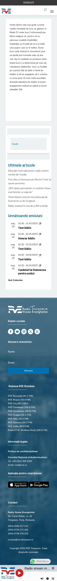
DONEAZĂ (28, 2)
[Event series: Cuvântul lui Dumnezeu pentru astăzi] (40, 265)
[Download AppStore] (18, 487)
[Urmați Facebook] (10, 331)
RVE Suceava (15, 422)
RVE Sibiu (13, 418)
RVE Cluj (12, 403)
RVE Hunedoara (16, 411)
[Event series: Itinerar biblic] (40, 234)
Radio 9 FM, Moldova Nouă (21, 430)
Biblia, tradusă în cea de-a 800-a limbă (28, 205)
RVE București (15, 396)
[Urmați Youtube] (17, 331)
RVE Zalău (13, 426)
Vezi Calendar (15, 280)
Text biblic (24, 227)
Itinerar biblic (26, 238)
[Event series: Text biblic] (40, 223)
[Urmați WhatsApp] (37, 331)
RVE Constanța (15, 407)
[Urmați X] (30, 331)
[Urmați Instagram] (24, 331)
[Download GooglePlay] (39, 487)
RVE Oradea (14, 415)
